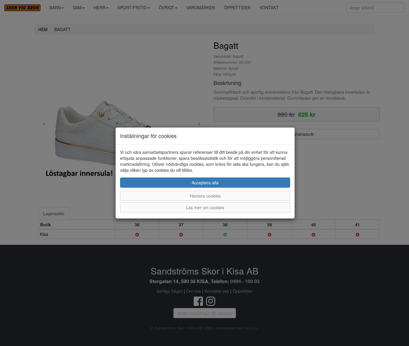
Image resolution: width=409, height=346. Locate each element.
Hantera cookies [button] (205, 196)
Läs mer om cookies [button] (205, 207)
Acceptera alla (205, 183)
